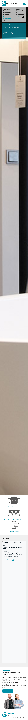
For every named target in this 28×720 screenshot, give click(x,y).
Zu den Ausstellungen (7, 17)
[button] (24, 3)
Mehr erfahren (7, 559)
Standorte (18, 17)
